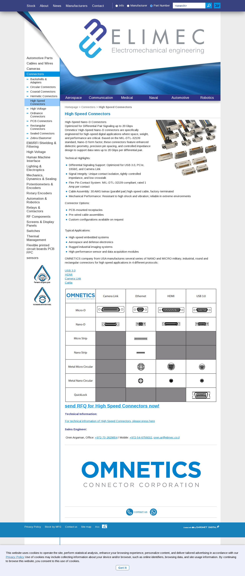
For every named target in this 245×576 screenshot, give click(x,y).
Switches (33, 231)
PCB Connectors (41, 121)
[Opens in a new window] (104, 527)
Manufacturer (138, 5)
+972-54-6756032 (141, 437)
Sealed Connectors (42, 133)
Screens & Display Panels (40, 223)
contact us (140, 511)
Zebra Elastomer (40, 138)
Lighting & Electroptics (35, 168)
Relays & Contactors (35, 209)
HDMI (69, 274)
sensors (32, 258)
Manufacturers (76, 6)
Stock (31, 6)
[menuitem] (31, 6)
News (57, 6)
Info (121, 5)
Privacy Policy (15, 557)
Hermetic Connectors (43, 96)
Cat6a (68, 282)
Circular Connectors (43, 87)
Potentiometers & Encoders (40, 186)
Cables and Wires (40, 63)
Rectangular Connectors (37, 127)
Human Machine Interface (38, 159)
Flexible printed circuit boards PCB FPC (40, 248)
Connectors (88, 107)
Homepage (71, 107)
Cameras (33, 69)
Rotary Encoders (39, 193)
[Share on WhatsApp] (153, 511)
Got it (122, 567)
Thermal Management (36, 238)
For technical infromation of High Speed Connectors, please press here (110, 421)
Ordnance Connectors (37, 114)
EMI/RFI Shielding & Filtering (41, 144)
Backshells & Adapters (38, 80)
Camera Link (73, 278)
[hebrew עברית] (217, 5)
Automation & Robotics (37, 200)
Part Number (162, 5)
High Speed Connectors (115, 107)
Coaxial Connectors (43, 91)
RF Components (39, 216)
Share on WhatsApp (153, 512)
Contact (98, 6)
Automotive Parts (40, 58)
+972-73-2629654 (106, 437)
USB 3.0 (70, 270)
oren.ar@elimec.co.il (167, 437)
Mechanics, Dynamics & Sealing (41, 177)
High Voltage (38, 108)
